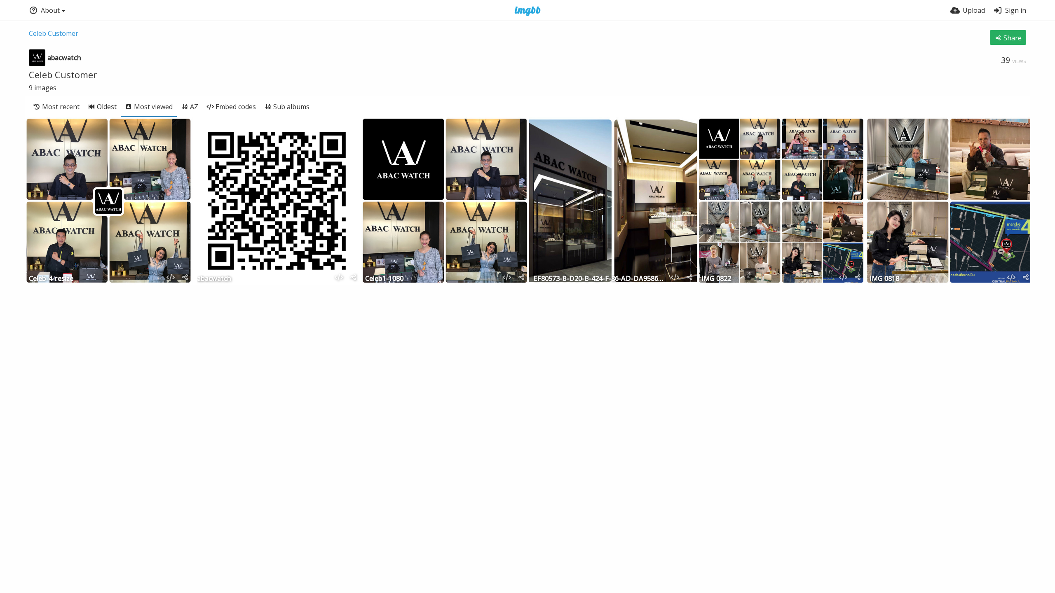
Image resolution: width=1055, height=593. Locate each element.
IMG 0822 (716, 279)
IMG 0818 (884, 279)
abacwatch (214, 279)
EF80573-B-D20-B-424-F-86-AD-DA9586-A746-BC (598, 279)
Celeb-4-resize (51, 279)
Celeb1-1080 (384, 279)
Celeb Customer (53, 33)
